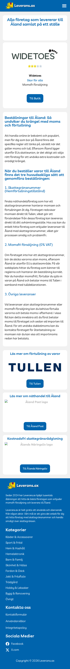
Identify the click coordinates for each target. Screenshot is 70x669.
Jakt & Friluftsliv (16, 576)
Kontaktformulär (16, 614)
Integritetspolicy (16, 627)
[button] (64, 5)
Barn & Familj (14, 559)
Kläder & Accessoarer (19, 537)
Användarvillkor (16, 621)
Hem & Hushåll (15, 548)
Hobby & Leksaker (17, 588)
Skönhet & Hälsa (16, 565)
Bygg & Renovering (18, 593)
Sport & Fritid (14, 542)
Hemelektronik (15, 554)
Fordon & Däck (15, 571)
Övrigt (10, 599)
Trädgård (12, 582)
